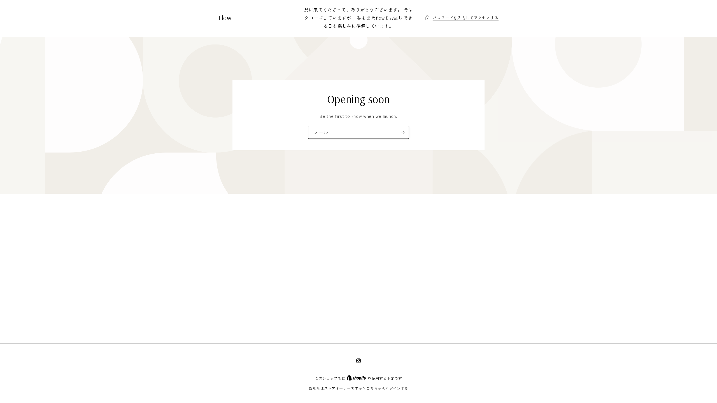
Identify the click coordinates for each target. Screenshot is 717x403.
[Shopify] (357, 378)
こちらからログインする (387, 388)
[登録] (402, 132)
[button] (462, 17)
